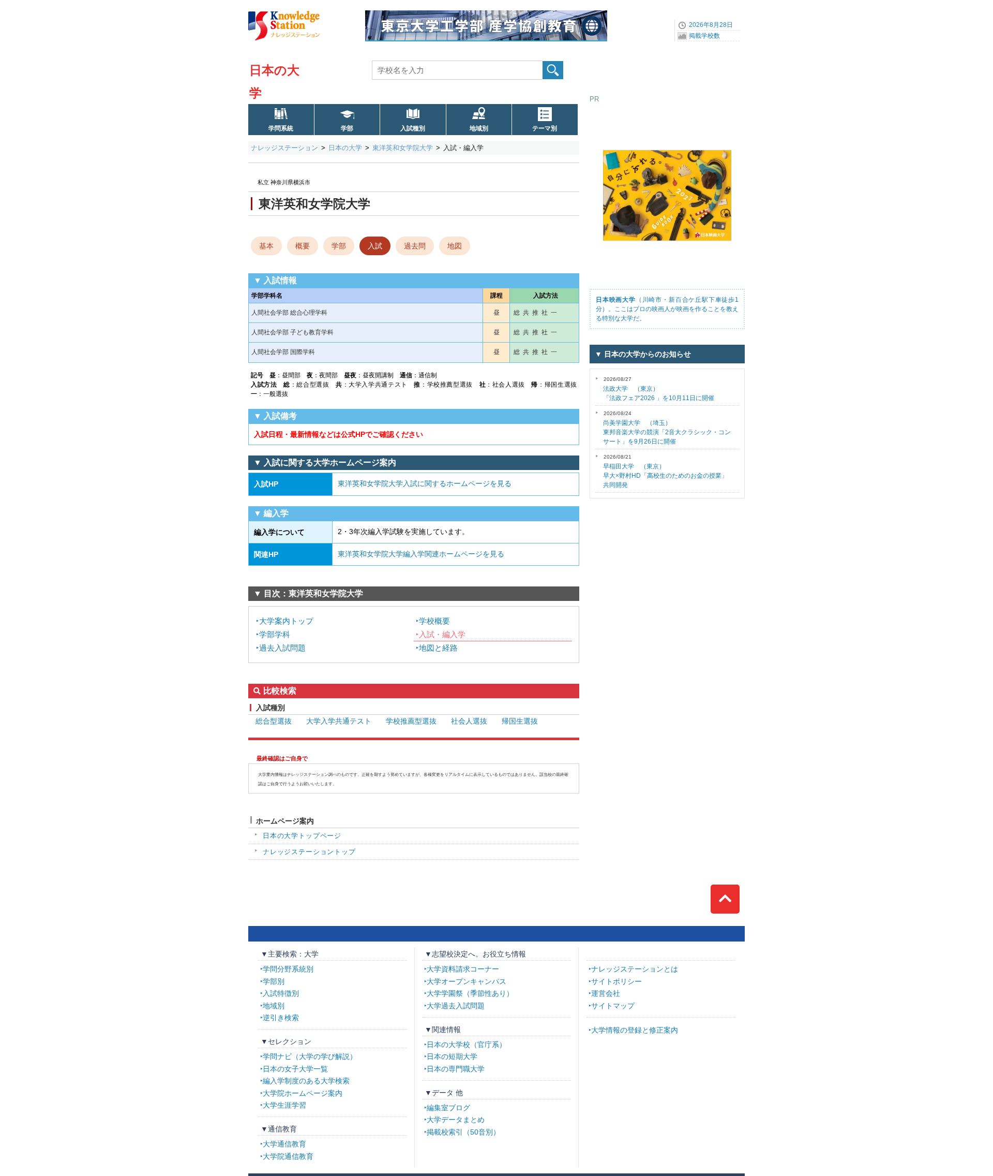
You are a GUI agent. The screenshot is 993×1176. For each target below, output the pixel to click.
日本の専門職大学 (456, 1069)
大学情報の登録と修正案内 (634, 1030)
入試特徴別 (281, 993)
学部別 (273, 981)
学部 (347, 128)
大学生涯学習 (284, 1105)
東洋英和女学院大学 (402, 148)
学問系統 (280, 128)
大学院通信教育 (288, 1156)
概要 (302, 246)
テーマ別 (544, 128)
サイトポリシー (616, 981)
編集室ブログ (448, 1108)
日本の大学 (345, 148)
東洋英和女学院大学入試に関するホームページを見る (424, 483)
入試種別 (412, 128)
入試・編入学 (442, 634)
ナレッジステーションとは (634, 969)
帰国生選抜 (520, 721)
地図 (454, 246)
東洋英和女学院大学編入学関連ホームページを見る (421, 554)
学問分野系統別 (288, 969)
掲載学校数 (704, 35)
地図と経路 (438, 647)
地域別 (479, 128)
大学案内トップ (286, 620)
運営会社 (605, 993)
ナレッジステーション (284, 148)
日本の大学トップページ (302, 836)
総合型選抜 (273, 721)
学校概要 (434, 620)
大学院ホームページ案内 (302, 1093)
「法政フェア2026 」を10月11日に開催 (658, 389)
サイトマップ (613, 1006)
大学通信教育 (284, 1144)
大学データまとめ (456, 1119)
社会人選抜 (469, 721)
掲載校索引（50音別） (463, 1132)
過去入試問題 (282, 647)
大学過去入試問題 (456, 1006)
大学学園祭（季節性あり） (470, 993)
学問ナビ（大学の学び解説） (310, 1056)
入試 (375, 246)
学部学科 (274, 634)
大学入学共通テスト (338, 721)
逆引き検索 (281, 1017)
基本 (266, 246)
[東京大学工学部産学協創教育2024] (486, 14)
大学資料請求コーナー (463, 969)
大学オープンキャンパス (466, 981)
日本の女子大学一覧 (295, 1069)
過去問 (415, 246)
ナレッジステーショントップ (309, 852)
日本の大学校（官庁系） (466, 1044)
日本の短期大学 (452, 1056)
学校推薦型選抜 (411, 721)
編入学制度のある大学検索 (306, 1081)
